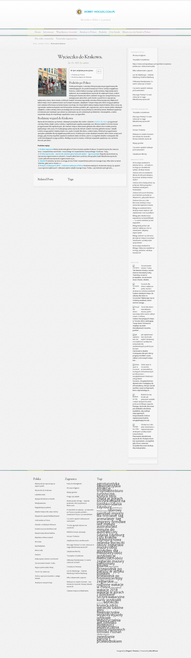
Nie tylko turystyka (44, 38)
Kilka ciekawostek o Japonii (143, 71)
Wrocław (38, 542)
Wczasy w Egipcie (139, 55)
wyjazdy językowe (110, 616)
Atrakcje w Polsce (88, 32)
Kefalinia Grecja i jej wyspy (76, 532)
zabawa (100, 634)
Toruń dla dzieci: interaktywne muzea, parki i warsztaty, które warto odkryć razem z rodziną (144, 311)
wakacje (118, 587)
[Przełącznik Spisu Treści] (97, 71)
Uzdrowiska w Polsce (42, 520)
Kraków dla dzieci (100, 122)
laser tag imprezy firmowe (111, 520)
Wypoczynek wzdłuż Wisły (44, 567)
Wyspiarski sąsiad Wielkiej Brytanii (47, 516)
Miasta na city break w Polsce (137, 32)
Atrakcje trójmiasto (105, 489)
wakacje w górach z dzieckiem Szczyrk (110, 594)
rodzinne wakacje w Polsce (110, 586)
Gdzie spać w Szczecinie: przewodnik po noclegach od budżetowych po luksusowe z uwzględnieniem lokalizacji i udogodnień (143, 372)
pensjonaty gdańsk (106, 564)
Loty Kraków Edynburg (107, 538)
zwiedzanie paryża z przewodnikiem (109, 639)
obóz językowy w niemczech (109, 555)
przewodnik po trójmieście (108, 577)
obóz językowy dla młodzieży (107, 550)
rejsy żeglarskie (110, 580)
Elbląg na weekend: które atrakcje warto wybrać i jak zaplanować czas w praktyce (143, 210)
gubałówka (115, 508)
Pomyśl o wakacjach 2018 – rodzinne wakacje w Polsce (61, 166)
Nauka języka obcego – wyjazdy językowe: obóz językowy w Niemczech (78, 503)
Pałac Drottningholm (74, 484)
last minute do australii (107, 529)
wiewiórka (100, 603)
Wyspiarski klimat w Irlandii (45, 499)
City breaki (114, 32)
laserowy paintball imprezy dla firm (110, 513)
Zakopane (106, 634)
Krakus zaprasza (46, 149)
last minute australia (106, 525)
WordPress (153, 651)
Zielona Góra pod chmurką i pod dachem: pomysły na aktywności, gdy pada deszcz (143, 195)
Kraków (105, 511)
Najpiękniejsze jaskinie (43, 507)
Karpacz (38, 555)
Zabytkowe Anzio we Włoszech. (78, 541)
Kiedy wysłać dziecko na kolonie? (46, 559)
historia (100, 511)
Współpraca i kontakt (66, 32)
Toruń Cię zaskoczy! (42, 572)
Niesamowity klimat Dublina (45, 533)
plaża (111, 566)
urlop (113, 587)
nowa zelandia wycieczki (111, 541)
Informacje (48, 32)
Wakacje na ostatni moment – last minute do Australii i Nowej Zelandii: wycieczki (143, 136)
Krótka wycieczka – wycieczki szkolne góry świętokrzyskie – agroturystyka (70, 154)
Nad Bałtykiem (40, 546)
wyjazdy (103, 615)
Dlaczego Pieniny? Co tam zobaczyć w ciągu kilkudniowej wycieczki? (142, 97)
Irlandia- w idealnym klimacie (45, 525)
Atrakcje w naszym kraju (43, 583)
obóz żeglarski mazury (110, 559)
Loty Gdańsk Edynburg (110, 533)
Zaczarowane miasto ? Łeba (45, 563)
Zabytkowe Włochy (140, 154)
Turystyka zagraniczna (66, 38)
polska (115, 566)
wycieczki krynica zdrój (108, 603)
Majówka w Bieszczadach (44, 537)
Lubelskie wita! (40, 495)
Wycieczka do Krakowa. (43, 490)
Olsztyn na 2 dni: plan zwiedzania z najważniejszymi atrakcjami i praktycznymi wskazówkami (143, 429)
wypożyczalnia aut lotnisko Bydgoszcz (109, 622)
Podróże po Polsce (78, 75)
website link (137, 126)
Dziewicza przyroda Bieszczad (45, 529)
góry (120, 508)
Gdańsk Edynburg (109, 505)
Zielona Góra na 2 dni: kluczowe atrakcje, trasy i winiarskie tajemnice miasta (143, 202)
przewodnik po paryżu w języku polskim (110, 571)
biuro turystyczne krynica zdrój (110, 493)
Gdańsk (42, 161)
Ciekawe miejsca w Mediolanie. (78, 591)
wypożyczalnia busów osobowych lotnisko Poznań (111, 629)
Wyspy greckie (138, 143)
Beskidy (103, 32)
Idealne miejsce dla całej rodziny (46, 512)
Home (38, 32)
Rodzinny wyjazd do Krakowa (81, 77)
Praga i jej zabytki (73, 497)
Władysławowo (40, 503)
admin (86, 62)
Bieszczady (39, 550)
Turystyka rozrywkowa (141, 60)
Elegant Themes (132, 651)
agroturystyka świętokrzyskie (109, 485)
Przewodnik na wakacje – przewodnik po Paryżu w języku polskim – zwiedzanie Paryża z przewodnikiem (80, 512)
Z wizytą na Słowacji (74, 567)
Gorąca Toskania (139, 130)
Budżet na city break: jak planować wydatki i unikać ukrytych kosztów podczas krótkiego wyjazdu (144, 399)
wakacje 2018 (107, 590)
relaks (116, 582)
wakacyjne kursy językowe (110, 598)
